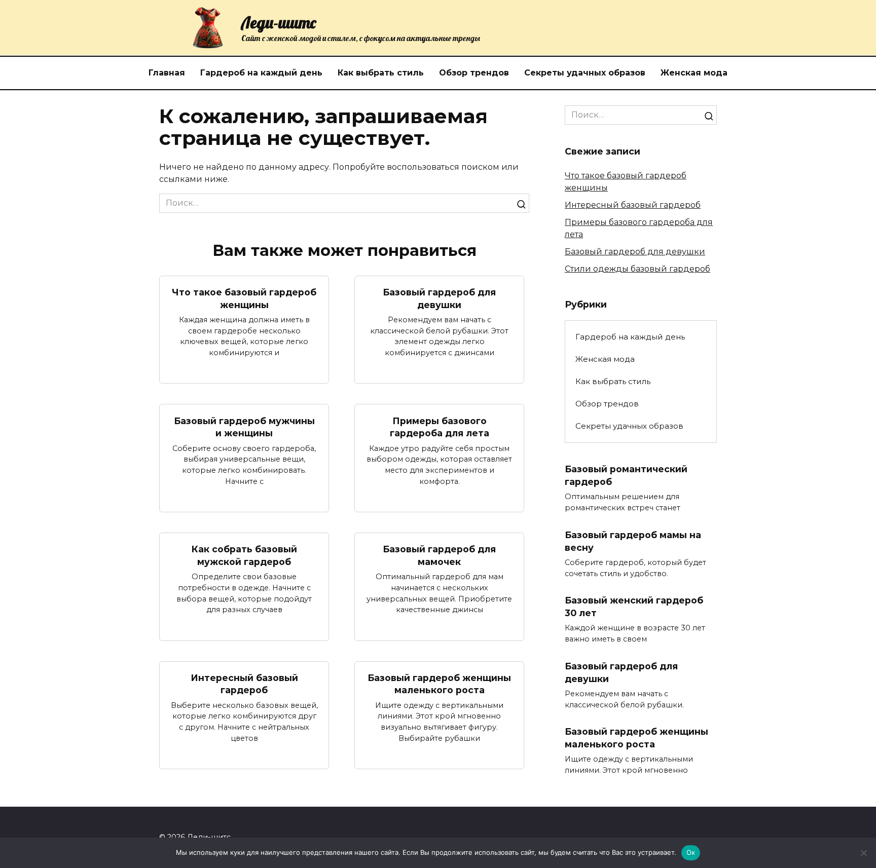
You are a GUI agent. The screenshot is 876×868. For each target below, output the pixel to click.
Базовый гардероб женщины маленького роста (439, 684)
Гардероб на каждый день (261, 73)
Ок (691, 852)
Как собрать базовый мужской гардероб (244, 555)
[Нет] (863, 853)
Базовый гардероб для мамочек (439, 555)
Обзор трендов (474, 73)
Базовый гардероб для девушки (439, 298)
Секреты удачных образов (584, 73)
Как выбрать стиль (381, 73)
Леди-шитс (278, 22)
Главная (167, 73)
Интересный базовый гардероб (244, 684)
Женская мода (694, 73)
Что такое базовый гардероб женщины (244, 298)
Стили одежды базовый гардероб (637, 269)
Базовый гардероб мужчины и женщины (244, 426)
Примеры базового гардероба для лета (439, 426)
